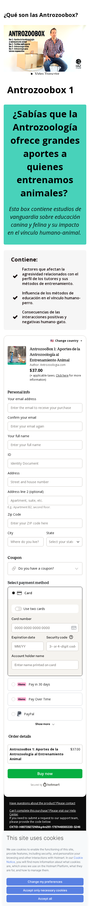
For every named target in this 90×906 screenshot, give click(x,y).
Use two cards (34, 608)
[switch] (18, 609)
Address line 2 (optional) (26, 491)
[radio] (13, 593)
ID (9, 454)
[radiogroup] (45, 654)
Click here (62, 375)
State (50, 533)
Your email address (22, 399)
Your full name (18, 436)
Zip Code (14, 514)
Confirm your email (22, 417)
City (10, 533)
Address (14, 473)
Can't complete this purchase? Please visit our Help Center (42, 812)
